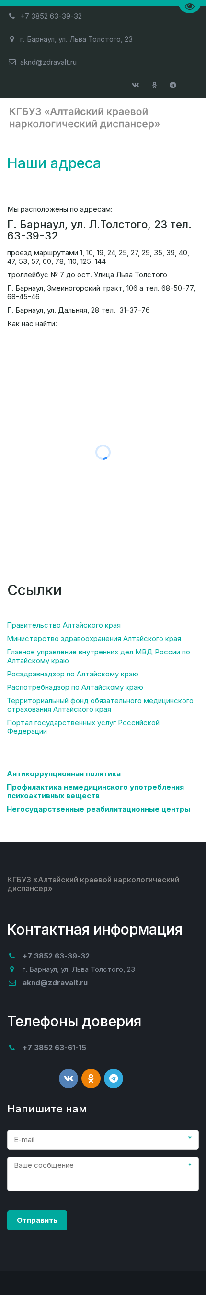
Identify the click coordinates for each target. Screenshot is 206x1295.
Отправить (37, 1220)
